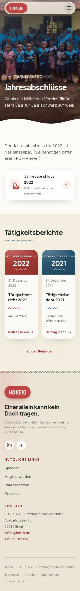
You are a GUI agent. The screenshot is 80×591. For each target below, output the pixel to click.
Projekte (11, 493)
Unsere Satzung (15, 581)
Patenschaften (16, 485)
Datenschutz (50, 575)
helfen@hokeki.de (17, 533)
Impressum (12, 575)
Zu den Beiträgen (40, 351)
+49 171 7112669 (16, 539)
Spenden (12, 468)
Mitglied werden (17, 476)
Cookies (30, 575)
